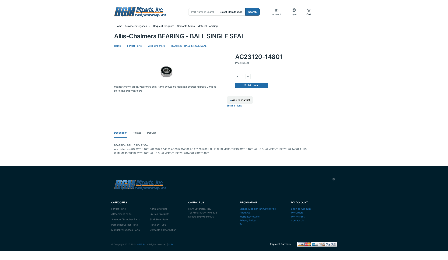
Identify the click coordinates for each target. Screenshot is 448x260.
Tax (242, 224)
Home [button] (118, 25)
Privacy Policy (248, 220)
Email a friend (234, 105)
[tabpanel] (224, 149)
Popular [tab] (151, 132)
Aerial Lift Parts (158, 208)
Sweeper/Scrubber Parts (125, 219)
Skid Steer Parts (159, 219)
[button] (308, 12)
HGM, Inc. (142, 244)
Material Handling (208, 25)
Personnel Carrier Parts (124, 224)
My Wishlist (297, 216)
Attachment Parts (121, 213)
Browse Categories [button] (136, 25)
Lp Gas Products (159, 213)
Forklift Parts (118, 208)
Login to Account (301, 208)
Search (252, 11)
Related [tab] (137, 132)
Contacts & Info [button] (186, 25)
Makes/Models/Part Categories (258, 208)
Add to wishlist (241, 99)
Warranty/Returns (250, 216)
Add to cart (253, 85)
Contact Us (297, 220)
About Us (245, 212)
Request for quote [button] (163, 25)
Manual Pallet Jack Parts (125, 229)
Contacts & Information (163, 229)
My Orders (297, 212)
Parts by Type (158, 224)
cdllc (171, 244)
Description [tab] (120, 132)
